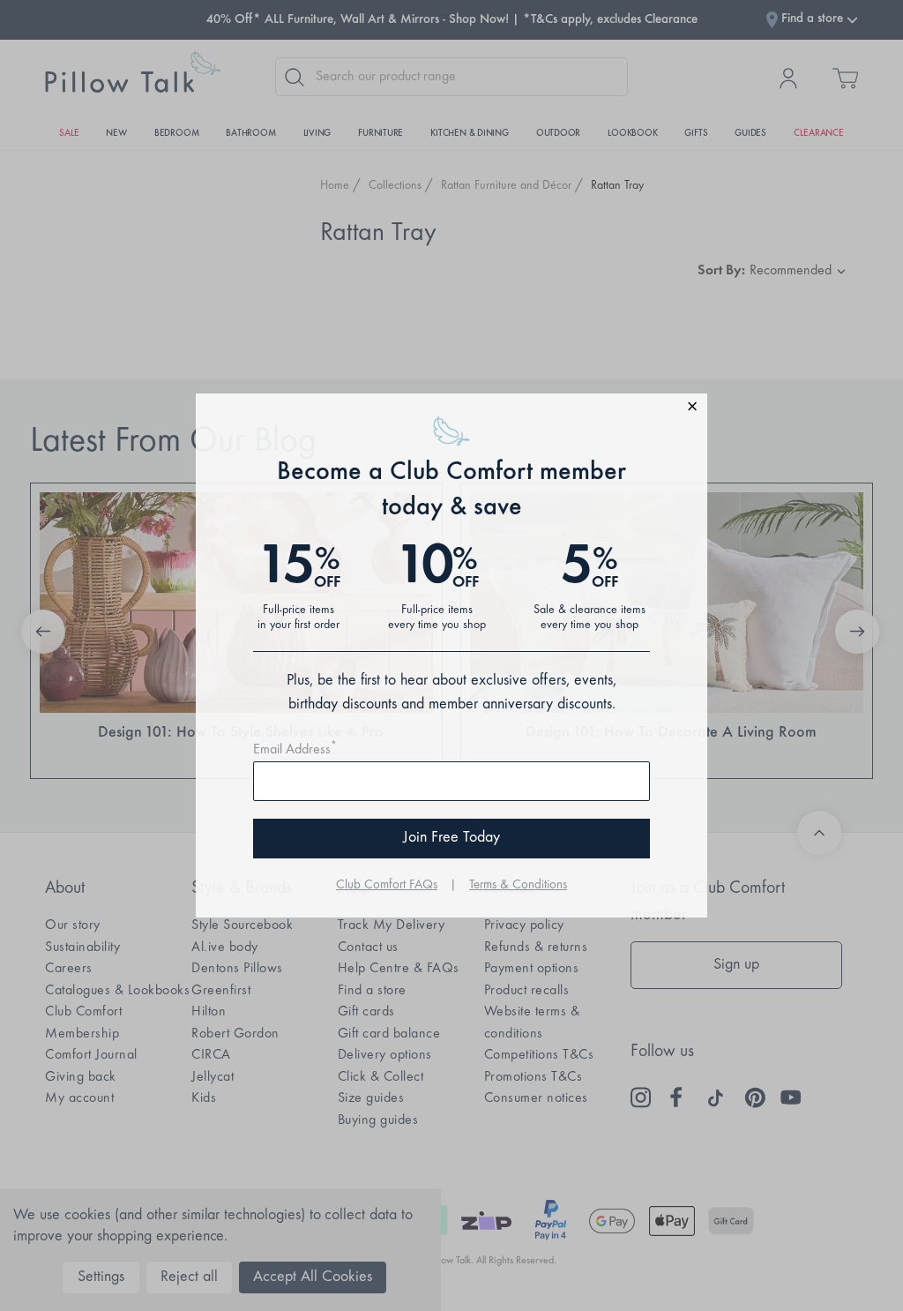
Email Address (295, 750)
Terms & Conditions (518, 885)
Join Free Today (451, 838)
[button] (451, 408)
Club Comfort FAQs (386, 885)
